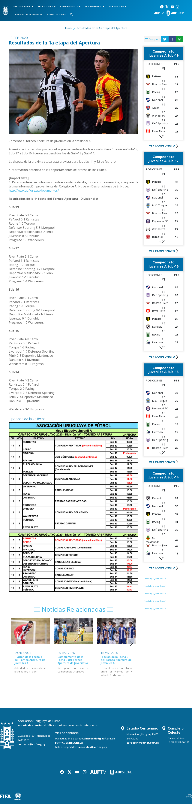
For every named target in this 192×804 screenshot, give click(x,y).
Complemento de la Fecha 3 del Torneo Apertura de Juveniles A (73, 660)
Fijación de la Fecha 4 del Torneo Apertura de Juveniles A (29, 660)
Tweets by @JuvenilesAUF (155, 578)
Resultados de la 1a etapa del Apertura (101, 28)
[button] (131, 643)
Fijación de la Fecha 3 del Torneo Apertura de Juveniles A (116, 660)
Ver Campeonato (162, 145)
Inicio (68, 28)
